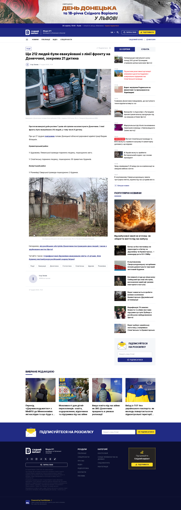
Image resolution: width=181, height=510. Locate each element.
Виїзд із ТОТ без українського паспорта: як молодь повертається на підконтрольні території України (139, 410)
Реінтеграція (103, 467)
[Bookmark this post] (110, 48)
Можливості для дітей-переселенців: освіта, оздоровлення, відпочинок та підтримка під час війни (73, 410)
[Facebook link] (27, 459)
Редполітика (83, 468)
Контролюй (103, 453)
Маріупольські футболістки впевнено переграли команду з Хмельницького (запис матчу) (139, 127)
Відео (55, 39)
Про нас (81, 461)
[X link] (45, 459)
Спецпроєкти (66, 39)
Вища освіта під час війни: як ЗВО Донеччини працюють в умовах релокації (106, 410)
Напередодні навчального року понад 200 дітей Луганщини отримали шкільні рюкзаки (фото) (138, 60)
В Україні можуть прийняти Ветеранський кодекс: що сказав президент (138, 155)
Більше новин (123, 186)
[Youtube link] (32, 459)
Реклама (81, 476)
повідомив (50, 136)
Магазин (151, 39)
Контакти (82, 472)
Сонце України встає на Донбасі (108, 458)
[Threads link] (50, 459)
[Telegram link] (41, 459)
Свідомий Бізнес (136, 39)
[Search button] (117, 32)
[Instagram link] (36, 459)
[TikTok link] (55, 459)
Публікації (45, 39)
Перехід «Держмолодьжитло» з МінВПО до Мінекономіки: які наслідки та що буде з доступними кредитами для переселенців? (39, 410)
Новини (35, 39)
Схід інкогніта (104, 463)
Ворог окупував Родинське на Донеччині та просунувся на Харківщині (137, 89)
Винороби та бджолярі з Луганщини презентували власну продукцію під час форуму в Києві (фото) (139, 114)
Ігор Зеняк (34, 64)
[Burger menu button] (27, 39)
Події (28, 49)
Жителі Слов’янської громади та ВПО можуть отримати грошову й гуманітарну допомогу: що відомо (133, 141)
